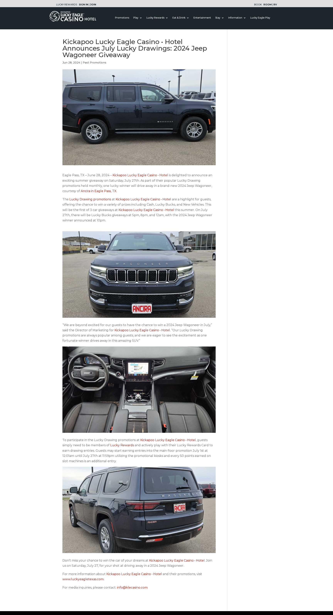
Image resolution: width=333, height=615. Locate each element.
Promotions (122, 17)
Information (235, 17)
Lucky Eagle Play (260, 17)
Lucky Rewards (155, 17)
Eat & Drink (178, 17)
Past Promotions (94, 62)
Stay (217, 17)
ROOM (267, 4)
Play (135, 17)
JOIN (93, 4)
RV (275, 4)
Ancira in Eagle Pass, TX (98, 191)
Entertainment (202, 17)
